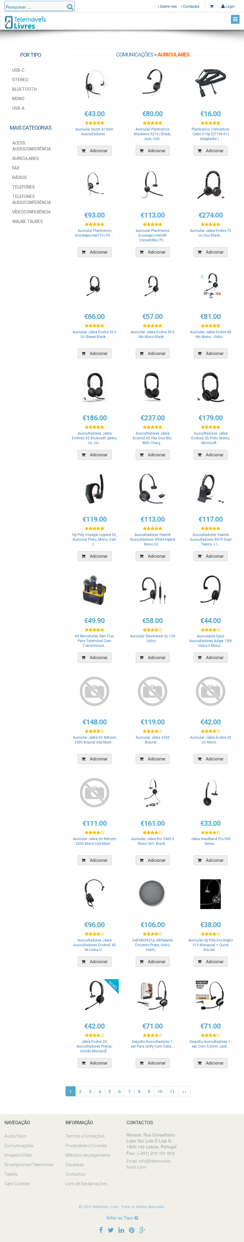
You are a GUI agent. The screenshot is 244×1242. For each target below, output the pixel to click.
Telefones (23, 187)
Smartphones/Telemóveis (29, 1164)
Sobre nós (168, 6)
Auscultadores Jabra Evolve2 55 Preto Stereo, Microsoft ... (210, 438)
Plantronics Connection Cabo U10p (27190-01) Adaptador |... (210, 134)
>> (184, 1091)
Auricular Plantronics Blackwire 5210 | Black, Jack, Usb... (152, 134)
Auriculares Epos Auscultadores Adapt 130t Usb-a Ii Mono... (210, 641)
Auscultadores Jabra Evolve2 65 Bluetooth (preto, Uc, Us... (94, 438)
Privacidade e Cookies (86, 1145)
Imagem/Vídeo (18, 1155)
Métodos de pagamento (87, 1155)
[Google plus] (142, 1229)
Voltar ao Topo (120, 1218)
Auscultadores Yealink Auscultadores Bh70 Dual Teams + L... (211, 539)
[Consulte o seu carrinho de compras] (211, 6)
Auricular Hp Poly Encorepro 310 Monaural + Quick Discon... (210, 945)
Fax (15, 168)
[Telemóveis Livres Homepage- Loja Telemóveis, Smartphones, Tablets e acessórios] (25, 24)
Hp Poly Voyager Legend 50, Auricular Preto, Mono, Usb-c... (94, 539)
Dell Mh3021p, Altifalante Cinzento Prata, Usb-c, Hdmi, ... (152, 945)
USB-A (18, 108)
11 (172, 1091)
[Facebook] (101, 1229)
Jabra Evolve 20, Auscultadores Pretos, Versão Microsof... (94, 1046)
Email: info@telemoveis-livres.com (148, 1164)
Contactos (190, 6)
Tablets (11, 1174)
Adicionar (99, 150)
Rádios (19, 177)
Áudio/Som (15, 1136)
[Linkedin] (121, 1229)
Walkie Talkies (27, 221)
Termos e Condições (85, 1136)
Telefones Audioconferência (31, 199)
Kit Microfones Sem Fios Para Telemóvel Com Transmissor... (94, 641)
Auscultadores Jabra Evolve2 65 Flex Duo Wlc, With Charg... (153, 438)
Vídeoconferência (31, 212)
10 (160, 1091)
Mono (18, 98)
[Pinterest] (131, 1229)
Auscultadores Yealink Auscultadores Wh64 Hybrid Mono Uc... (152, 539)
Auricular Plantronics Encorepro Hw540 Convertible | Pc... (153, 235)
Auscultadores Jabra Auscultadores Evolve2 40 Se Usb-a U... (94, 945)
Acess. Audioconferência (31, 146)
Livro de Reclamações (86, 1183)
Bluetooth (24, 89)
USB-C (18, 70)
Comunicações (134, 54)
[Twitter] (111, 1229)
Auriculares (25, 158)
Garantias (74, 1164)
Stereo (20, 79)
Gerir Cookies (17, 1183)
